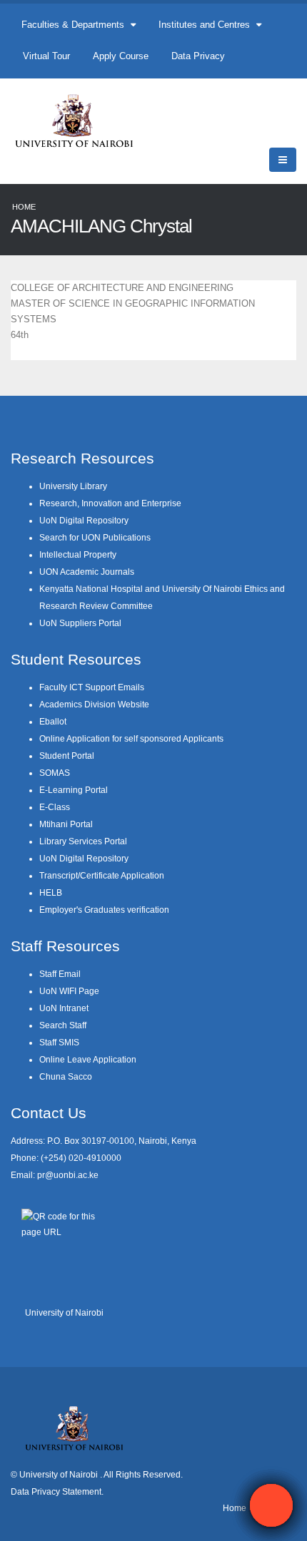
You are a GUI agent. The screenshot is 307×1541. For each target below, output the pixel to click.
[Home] (80, 120)
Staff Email (60, 973)
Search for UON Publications (95, 537)
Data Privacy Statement (56, 1491)
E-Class (54, 807)
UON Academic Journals (86, 571)
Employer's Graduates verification (104, 909)
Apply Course (121, 56)
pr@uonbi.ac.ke (68, 1174)
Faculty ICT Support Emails (91, 687)
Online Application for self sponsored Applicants (131, 738)
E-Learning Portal (73, 789)
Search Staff (62, 1025)
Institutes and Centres (205, 24)
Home (24, 207)
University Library (73, 486)
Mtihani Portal (66, 824)
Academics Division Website (94, 704)
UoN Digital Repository (84, 520)
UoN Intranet (64, 1008)
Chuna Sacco (65, 1076)
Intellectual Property (77, 554)
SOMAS (54, 772)
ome (237, 1507)
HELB (50, 892)
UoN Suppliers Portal (80, 623)
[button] (271, 1505)
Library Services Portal (83, 841)
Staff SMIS (59, 1042)
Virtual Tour (46, 56)
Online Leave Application (87, 1059)
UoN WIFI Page (69, 990)
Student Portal (66, 755)
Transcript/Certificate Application (101, 875)
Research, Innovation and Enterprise (110, 503)
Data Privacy (198, 56)
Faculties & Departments (74, 24)
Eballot (52, 721)
